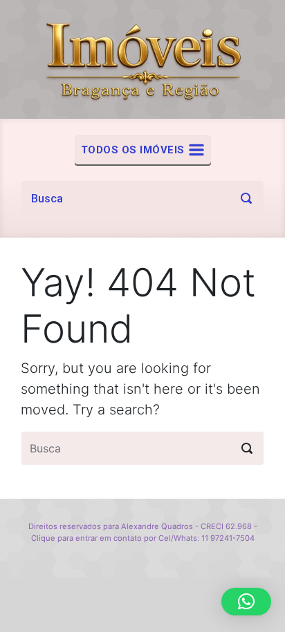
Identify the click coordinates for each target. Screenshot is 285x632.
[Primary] (143, 149)
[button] (246, 601)
